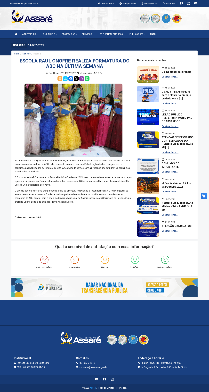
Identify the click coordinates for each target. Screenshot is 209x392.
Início (16, 53)
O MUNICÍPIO (49, 34)
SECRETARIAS (69, 34)
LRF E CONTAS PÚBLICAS (111, 34)
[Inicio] (16, 34)
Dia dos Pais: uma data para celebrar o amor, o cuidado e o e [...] (176, 95)
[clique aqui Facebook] (104, 379)
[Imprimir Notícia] (59, 78)
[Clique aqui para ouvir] (81, 78)
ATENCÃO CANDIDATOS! (177, 225)
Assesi (93, 388)
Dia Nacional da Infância (176, 71)
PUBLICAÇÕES (136, 34)
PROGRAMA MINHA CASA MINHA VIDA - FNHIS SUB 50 (177, 207)
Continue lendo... (170, 77)
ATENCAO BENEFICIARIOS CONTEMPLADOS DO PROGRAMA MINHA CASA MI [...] (177, 142)
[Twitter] (76, 78)
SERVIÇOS (87, 34)
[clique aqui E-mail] (97, 379)
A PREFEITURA (29, 34)
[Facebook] (70, 78)
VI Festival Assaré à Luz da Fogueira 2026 (177, 185)
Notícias (27, 53)
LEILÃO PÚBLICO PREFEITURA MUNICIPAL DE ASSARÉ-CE (177, 118)
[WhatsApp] (87, 78)
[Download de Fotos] (65, 78)
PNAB (153, 34)
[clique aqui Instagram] (112, 379)
